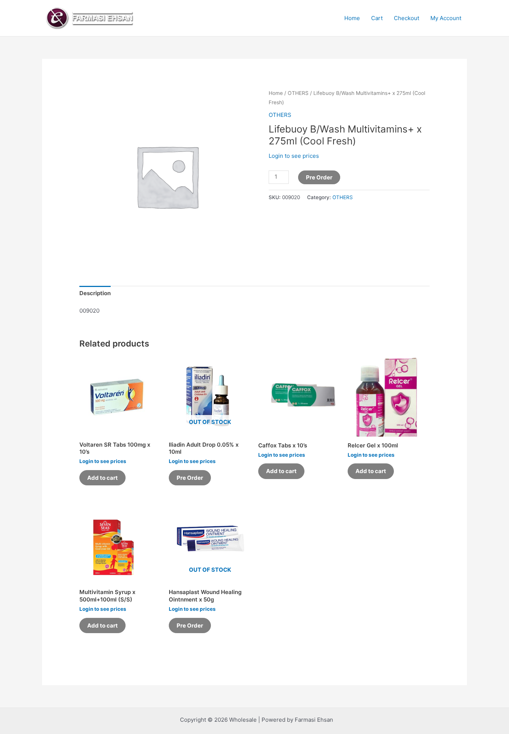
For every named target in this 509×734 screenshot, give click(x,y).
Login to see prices (294, 155)
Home (352, 18)
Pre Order (319, 177)
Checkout (406, 18)
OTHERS (298, 93)
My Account (445, 18)
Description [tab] (95, 293)
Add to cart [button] (102, 477)
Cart (377, 18)
